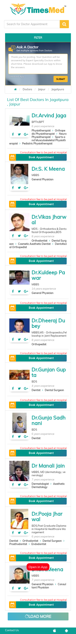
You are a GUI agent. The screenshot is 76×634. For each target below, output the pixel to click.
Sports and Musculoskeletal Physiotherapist (37, 140)
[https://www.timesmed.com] (15, 89)
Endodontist (38, 544)
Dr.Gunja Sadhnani (49, 420)
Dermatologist (40, 483)
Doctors (27, 89)
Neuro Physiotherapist (49, 135)
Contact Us (12, 630)
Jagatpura (57, 89)
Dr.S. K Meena (48, 168)
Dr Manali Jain (48, 465)
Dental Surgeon (54, 390)
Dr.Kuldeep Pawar (48, 275)
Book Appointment (41, 157)
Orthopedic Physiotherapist (48, 132)
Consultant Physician (49, 585)
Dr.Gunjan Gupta (49, 372)
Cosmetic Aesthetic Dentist (34, 243)
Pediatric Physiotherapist (37, 143)
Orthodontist (39, 240)
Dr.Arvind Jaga (49, 115)
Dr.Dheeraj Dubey (48, 323)
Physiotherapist (41, 130)
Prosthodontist (18, 544)
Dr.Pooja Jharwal (47, 516)
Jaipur (41, 89)
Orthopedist (39, 344)
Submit (60, 79)
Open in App (38, 567)
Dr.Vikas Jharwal (49, 220)
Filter (38, 37)
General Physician (43, 179)
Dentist (36, 390)
